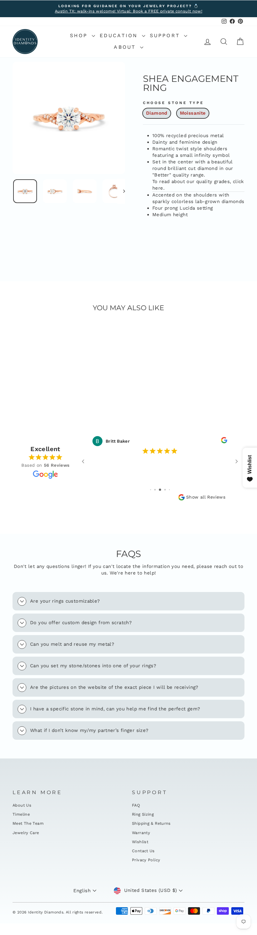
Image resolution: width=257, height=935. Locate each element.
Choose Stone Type (173, 103)
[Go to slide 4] (165, 489)
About (126, 47)
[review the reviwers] (224, 441)
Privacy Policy (146, 860)
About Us (22, 805)
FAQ (136, 805)
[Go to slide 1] (150, 489)
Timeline (21, 814)
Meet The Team (28, 823)
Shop (80, 35)
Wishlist (140, 841)
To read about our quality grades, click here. (198, 185)
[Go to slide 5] (169, 489)
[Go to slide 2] (155, 489)
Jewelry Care (26, 832)
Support (166, 35)
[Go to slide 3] (160, 490)
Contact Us (143, 850)
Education (120, 35)
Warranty (141, 832)
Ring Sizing (143, 814)
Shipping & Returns (151, 823)
